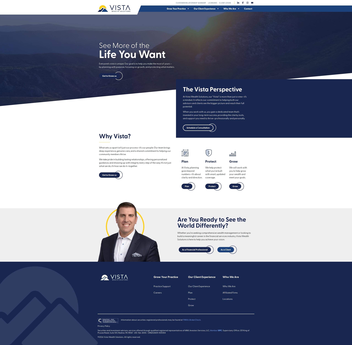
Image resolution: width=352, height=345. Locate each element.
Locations (228, 298)
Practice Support (162, 286)
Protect (191, 298)
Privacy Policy (104, 326)
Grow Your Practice (176, 8)
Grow (191, 305)
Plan (190, 292)
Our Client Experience (204, 8)
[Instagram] (247, 3)
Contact (248, 8)
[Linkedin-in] (238, 3)
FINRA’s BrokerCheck (192, 319)
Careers (158, 292)
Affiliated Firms (230, 292)
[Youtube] (252, 3)
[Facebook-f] (243, 3)
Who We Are (229, 8)
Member (216, 330)
